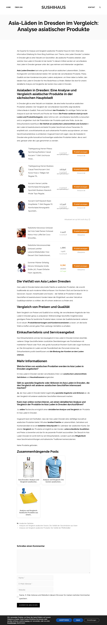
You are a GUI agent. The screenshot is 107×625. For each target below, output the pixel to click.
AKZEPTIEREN (64, 620)
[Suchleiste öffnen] (100, 7)
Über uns (19, 7)
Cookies (27, 621)
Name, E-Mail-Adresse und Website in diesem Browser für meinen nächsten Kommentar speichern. (54, 596)
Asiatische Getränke (26, 523)
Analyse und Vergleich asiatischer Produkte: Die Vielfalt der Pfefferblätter (45, 528)
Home (8, 7)
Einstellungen (11, 623)
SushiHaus (53, 7)
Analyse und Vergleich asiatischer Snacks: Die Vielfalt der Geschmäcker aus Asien (48, 525)
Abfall (78, 620)
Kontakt (91, 7)
